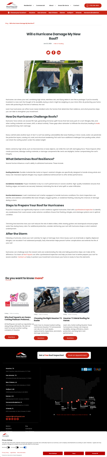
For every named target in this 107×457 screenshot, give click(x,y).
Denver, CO (10, 396)
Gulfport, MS (10, 389)
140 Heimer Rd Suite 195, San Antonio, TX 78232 (18, 378)
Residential (28, 5)
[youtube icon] (15, 419)
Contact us (22, 257)
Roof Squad (28, 255)
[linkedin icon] (59, 53)
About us (8, 426)
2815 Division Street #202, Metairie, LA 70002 (18, 385)
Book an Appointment (77, 355)
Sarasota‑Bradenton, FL (14, 402)
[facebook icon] (54, 53)
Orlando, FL (10, 408)
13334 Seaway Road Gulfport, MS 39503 (17, 392)
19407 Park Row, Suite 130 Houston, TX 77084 (18, 371)
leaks (98, 123)
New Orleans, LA (11, 382)
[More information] (17, 299)
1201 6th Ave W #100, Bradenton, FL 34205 (17, 405)
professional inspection (84, 210)
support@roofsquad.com (15, 416)
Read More (13, 337)
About (51, 5)
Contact (76, 5)
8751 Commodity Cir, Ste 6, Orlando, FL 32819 (18, 411)
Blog (26, 426)
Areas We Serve (63, 5)
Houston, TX (10, 368)
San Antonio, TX (11, 375)
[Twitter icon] (18, 419)
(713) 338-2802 (94, 5)
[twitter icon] (48, 53)
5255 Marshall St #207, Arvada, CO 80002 (17, 399)
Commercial (40, 5)
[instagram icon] (7, 419)
